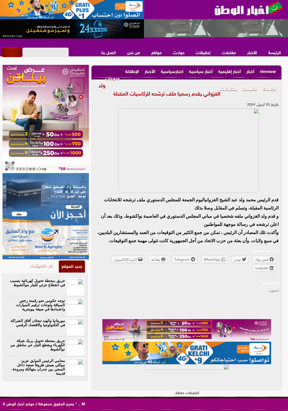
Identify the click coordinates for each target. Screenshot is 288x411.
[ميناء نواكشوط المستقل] (216, 28)
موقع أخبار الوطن (19, 404)
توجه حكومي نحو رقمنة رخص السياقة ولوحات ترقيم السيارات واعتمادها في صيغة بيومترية (40, 305)
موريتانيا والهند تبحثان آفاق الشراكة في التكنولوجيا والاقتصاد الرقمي (38, 323)
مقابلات (229, 53)
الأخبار (252, 53)
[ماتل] (187, 375)
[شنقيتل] (72, 29)
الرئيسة (274, 53)
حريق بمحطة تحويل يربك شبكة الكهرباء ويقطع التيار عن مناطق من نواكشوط (37, 345)
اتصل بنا (108, 53)
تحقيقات (203, 53)
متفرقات (228, 89)
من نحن (133, 53)
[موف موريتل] (72, 10)
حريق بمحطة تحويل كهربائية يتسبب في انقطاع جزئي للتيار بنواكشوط (37, 283)
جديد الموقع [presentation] (72, 266)
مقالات (269, 89)
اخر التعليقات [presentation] (42, 266)
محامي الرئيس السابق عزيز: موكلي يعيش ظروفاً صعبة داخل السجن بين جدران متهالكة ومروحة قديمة (38, 367)
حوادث (178, 53)
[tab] (72, 266)
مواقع (156, 53)
